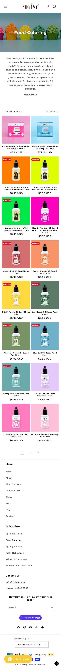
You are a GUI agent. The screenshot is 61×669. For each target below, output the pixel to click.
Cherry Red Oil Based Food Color (16, 272)
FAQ (8, 509)
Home (9, 471)
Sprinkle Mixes (14, 533)
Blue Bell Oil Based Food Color (45, 354)
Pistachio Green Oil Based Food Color (16, 354)
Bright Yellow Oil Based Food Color (16, 313)
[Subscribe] (52, 607)
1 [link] (22, 452)
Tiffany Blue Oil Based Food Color (16, 395)
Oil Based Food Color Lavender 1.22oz (45, 395)
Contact (10, 516)
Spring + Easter (14, 546)
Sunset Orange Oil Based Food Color (45, 272)
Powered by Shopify (37, 665)
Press (9, 503)
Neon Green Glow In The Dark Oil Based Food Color (16, 229)
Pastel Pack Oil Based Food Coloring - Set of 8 (45, 147)
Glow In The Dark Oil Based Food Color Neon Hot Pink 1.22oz (45, 230)
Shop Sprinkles (14, 484)
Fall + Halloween (15, 553)
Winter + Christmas (16, 559)
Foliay (24, 665)
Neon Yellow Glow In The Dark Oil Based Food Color (45, 188)
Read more (30, 94)
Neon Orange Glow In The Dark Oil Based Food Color (16, 188)
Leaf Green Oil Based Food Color (45, 313)
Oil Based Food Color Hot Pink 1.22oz (16, 435)
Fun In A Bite (13, 490)
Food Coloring (13, 540)
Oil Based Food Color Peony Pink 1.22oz (44, 435)
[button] (6, 6)
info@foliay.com (15, 582)
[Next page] (38, 453)
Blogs (9, 497)
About (9, 478)
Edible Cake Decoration (19, 565)
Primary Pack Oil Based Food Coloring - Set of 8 (16, 147)
